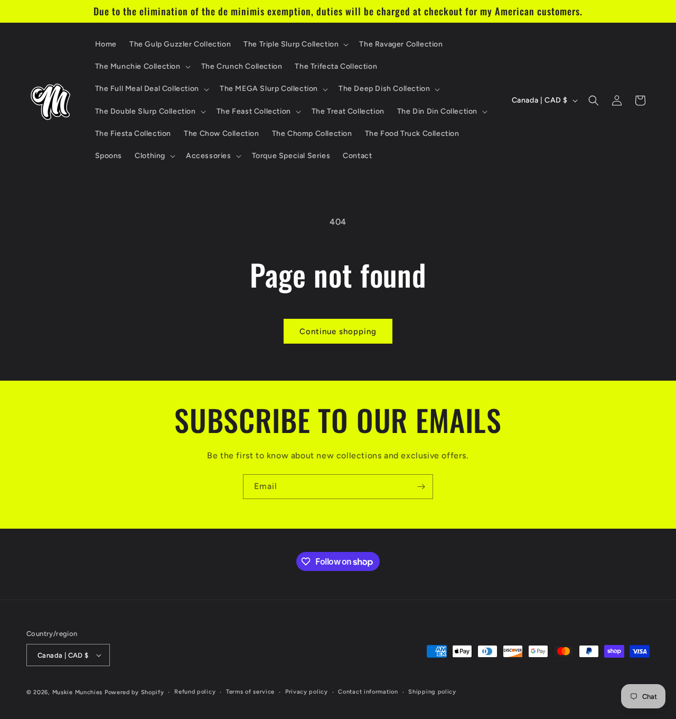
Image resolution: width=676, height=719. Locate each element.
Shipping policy (432, 691)
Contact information (368, 691)
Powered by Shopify (134, 692)
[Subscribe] (421, 486)
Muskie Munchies (77, 692)
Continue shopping (338, 331)
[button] (295, 44)
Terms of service (250, 691)
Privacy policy (306, 691)
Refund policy (194, 691)
